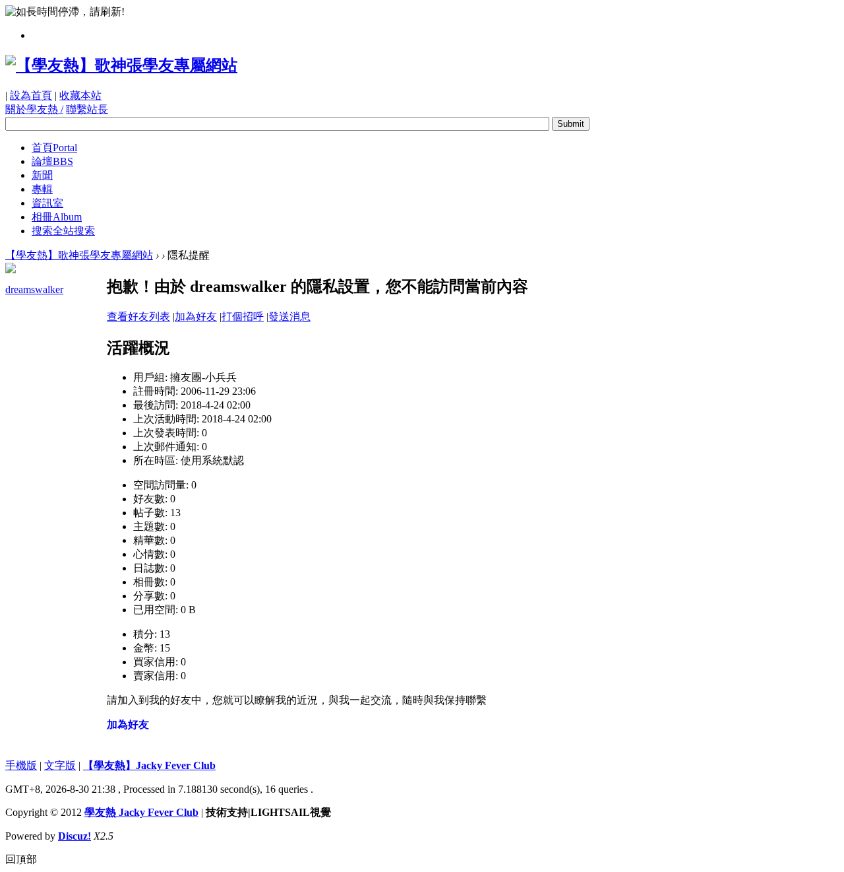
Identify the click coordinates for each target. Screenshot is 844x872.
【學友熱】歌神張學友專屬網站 (79, 255)
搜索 (63, 230)
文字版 (60, 765)
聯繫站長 (87, 109)
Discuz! (74, 836)
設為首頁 (31, 95)
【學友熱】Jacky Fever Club (149, 765)
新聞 (42, 175)
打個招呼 (243, 316)
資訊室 (47, 203)
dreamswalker (34, 289)
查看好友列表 (138, 316)
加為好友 (196, 316)
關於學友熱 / (34, 109)
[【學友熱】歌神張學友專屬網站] (121, 65)
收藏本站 (80, 95)
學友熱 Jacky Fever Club (141, 812)
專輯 (42, 189)
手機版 (21, 765)
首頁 (54, 147)
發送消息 (289, 316)
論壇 (52, 161)
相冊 (57, 216)
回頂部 (21, 859)
